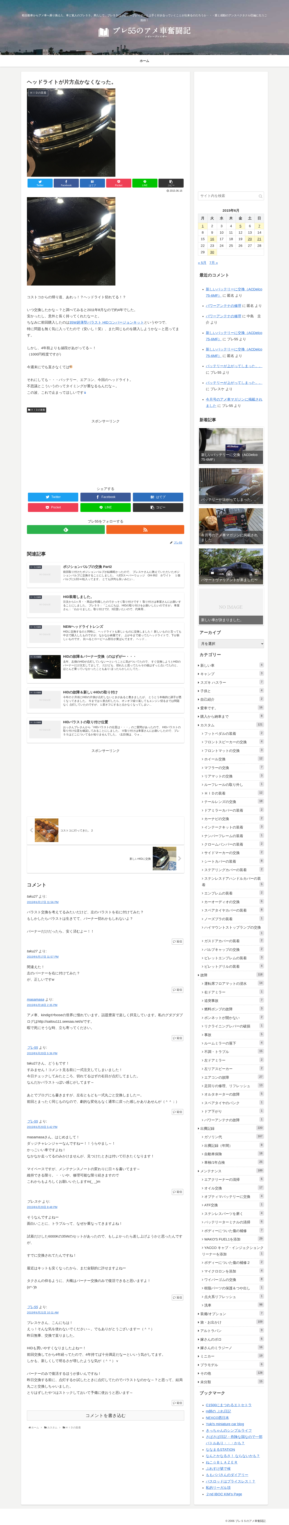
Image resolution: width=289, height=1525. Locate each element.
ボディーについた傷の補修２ (233, 1262)
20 (250, 239)
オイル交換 (233, 1188)
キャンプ (231, 674)
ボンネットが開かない (233, 1017)
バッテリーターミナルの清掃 (233, 1222)
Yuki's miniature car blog (225, 1424)
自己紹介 (231, 699)
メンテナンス (231, 1171)
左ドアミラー (233, 1060)
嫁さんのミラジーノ (231, 1348)
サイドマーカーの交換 (233, 852)
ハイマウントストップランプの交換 (233, 930)
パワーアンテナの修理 (223, 306)
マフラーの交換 (233, 767)
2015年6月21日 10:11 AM (43, 1312)
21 (259, 239)
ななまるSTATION (220, 1450)
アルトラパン (231, 1330)
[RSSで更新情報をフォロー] (145, 529)
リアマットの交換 (233, 776)
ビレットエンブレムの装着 (233, 958)
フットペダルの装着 (233, 733)
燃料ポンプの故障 (233, 1009)
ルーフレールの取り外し (233, 784)
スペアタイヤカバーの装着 (233, 910)
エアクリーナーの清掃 (233, 1179)
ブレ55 (32, 1048)
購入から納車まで (231, 716)
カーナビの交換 (233, 819)
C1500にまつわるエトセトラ (229, 1405)
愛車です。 (231, 708)
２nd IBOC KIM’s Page (224, 1494)
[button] (260, 196)
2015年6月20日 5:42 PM (42, 1127)
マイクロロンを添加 (233, 1271)
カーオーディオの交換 (233, 902)
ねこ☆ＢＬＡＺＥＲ (222, 1462)
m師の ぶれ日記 (218, 1411)
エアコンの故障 (233, 1077)
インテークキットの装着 (233, 827)
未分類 (231, 1382)
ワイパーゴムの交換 (233, 1279)
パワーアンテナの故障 (233, 1120)
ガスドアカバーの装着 (233, 941)
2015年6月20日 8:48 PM (42, 1207)
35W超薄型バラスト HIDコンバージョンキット (106, 322)
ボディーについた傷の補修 (233, 1230)
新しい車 (231, 665)
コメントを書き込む (106, 1415)
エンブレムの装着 (233, 893)
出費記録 (231, 1128)
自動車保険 (233, 1154)
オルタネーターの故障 (233, 1094)
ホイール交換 (233, 759)
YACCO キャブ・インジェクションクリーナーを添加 (233, 1251)
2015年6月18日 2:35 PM (42, 1005)
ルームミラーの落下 (233, 1043)
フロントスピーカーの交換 (233, 742)
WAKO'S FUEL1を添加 (233, 1239)
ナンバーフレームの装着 (233, 836)
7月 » (213, 263)
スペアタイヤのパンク (233, 1103)
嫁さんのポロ (231, 1339)
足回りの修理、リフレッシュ (233, 1086)
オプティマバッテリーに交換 (233, 1196)
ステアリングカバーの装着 (233, 870)
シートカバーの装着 (233, 861)
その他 (231, 1373)
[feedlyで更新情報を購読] (66, 529)
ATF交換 (233, 1205)
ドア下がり (233, 1111)
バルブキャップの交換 (233, 949)
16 (212, 239)
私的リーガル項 (218, 1488)
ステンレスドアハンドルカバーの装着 (232, 882)
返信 (179, 941)
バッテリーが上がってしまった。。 (234, 366)
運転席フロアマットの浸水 (233, 983)
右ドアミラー (233, 992)
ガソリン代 (233, 1137)
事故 (233, 1035)
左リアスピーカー (233, 1068)
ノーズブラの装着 (233, 919)
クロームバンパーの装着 (233, 844)
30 (212, 252)
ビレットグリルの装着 (233, 966)
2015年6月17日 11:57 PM (43, 956)
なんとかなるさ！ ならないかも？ (233, 1456)
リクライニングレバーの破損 (233, 1026)
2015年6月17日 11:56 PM (43, 902)
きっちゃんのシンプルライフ (229, 1431)
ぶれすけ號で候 (218, 1469)
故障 (231, 975)
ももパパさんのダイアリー (227, 1475)
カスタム (231, 725)
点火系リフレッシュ (233, 1296)
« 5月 (202, 263)
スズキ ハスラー (231, 682)
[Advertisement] (105, 451)
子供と (231, 691)
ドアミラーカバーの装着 (233, 810)
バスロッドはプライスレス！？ (230, 1481)
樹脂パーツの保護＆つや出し (233, 1288)
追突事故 (233, 1000)
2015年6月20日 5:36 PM (42, 1053)
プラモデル (231, 1365)
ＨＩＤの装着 (37, 409)
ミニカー (231, 1356)
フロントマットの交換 (233, 750)
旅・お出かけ (231, 1322)
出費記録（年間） (233, 1145)
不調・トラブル (233, 1051)
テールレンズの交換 (233, 801)
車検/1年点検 (233, 1162)
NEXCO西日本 (217, 1418)
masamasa (35, 999)
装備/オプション (231, 1314)
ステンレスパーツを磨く (233, 1213)
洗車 (233, 1305)
